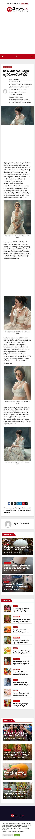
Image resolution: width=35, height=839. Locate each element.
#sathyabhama (24, 100)
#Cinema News (27, 84)
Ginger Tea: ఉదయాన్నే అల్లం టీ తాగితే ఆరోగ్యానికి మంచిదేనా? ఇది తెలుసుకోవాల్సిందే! (21, 653)
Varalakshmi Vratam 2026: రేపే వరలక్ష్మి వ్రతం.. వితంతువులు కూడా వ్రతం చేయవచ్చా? (21, 621)
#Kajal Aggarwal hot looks (17, 92)
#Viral (29, 102)
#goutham (12, 89)
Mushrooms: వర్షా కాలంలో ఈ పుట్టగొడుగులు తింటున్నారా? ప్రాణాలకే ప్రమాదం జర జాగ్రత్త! (16, 549)
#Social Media (13, 102)
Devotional (8, 563)
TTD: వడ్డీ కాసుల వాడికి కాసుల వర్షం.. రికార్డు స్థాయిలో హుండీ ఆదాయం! (21, 642)
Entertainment (7, 67)
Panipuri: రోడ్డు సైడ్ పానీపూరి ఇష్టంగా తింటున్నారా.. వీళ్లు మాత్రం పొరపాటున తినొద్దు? (21, 611)
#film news (24, 87)
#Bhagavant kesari (15, 84)
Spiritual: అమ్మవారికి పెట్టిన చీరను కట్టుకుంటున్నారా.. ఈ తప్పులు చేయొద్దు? (20, 706)
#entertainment (15, 87)
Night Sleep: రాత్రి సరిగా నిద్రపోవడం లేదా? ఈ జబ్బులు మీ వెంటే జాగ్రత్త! (21, 685)
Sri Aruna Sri (15, 79)
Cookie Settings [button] (8, 835)
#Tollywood (23, 102)
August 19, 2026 (11, 777)
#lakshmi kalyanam (15, 94)
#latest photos (14, 100)
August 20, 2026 (11, 738)
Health (6, 544)
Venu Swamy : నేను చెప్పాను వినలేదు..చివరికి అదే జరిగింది (10, 510)
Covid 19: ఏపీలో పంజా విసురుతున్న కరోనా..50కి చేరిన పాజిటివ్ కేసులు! (15, 586)
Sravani (17, 552)
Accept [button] (17, 835)
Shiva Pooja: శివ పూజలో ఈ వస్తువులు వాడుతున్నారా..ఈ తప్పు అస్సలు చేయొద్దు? (21, 664)
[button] (17, 56)
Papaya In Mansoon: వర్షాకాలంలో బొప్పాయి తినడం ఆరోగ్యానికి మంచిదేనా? (20, 632)
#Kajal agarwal (22, 89)
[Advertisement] (17, 33)
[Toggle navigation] (32, 56)
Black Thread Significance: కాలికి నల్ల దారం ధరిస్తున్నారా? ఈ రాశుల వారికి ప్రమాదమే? (17, 567)
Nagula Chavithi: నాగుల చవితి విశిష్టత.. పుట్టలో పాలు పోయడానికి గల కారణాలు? (20, 674)
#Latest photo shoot (15, 97)
